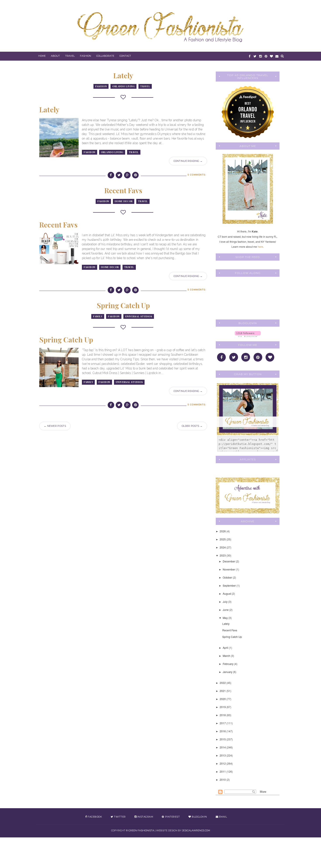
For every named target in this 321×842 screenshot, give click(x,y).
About (55, 55)
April (226, 647)
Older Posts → (192, 425)
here (260, 246)
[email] (277, 56)
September (229, 585)
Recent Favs (123, 190)
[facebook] (249, 56)
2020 (223, 699)
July (225, 601)
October (228, 577)
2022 (223, 683)
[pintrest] (266, 56)
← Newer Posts (55, 425)
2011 (223, 771)
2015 (223, 739)
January (228, 672)
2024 (223, 547)
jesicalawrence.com (196, 830)
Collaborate (105, 55)
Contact (125, 55)
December (229, 561)
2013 (223, 755)
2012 (223, 763)
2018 (223, 715)
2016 (223, 731)
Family (97, 316)
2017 (223, 723)
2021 (223, 691)
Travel (70, 55)
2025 (223, 539)
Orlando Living (123, 86)
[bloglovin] (271, 56)
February (228, 664)
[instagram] (260, 56)
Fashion (85, 55)
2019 (223, 707)
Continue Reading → (188, 160)
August (227, 593)
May (225, 618)
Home (42, 55)
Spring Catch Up (123, 305)
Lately (123, 75)
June (226, 609)
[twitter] (255, 56)
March (227, 656)
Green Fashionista (141, 830)
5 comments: (197, 174)
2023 (223, 555)
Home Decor (124, 201)
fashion (101, 86)
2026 (223, 531)
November (229, 569)
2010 (223, 779)
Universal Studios (138, 316)
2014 (223, 747)
